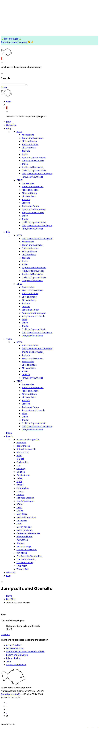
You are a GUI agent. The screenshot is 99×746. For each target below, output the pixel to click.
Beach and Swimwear (32, 138)
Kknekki (20, 494)
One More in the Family (28, 533)
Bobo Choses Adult (26, 449)
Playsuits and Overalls (33, 160)
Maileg (19, 510)
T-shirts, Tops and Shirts (34, 170)
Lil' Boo (19, 504)
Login (8, 101)
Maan (19, 507)
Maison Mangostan (26, 517)
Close (4, 87)
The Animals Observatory (29, 556)
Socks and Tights (30, 206)
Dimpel (20, 458)
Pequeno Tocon (24, 536)
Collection (11, 125)
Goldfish (20, 471)
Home (9, 595)
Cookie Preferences (16, 664)
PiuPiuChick (22, 539)
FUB (18, 465)
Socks (25, 154)
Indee (19, 478)
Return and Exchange (17, 654)
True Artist (21, 565)
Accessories (28, 134)
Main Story (21, 514)
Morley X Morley (24, 530)
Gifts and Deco (29, 141)
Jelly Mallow (22, 488)
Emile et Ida (22, 462)
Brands (9, 436)
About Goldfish (13, 645)
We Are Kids (22, 569)
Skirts (24, 319)
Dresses (26, 202)
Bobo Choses (23, 445)
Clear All (5, 634)
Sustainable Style (14, 648)
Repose (20, 543)
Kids (8, 232)
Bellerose (21, 442)
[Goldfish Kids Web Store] (6, 55)
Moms (9, 432)
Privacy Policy (13, 658)
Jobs (8, 661)
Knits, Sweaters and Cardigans (37, 173)
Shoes (25, 163)
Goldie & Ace (23, 475)
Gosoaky (20, 468)
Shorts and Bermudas (32, 167)
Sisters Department (26, 549)
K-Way (19, 491)
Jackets (26, 150)
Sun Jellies (21, 552)
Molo (18, 523)
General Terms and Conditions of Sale (25, 651)
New (8, 121)
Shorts (25, 219)
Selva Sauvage (23, 546)
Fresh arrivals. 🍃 (12, 38)
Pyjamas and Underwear (34, 157)
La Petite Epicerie (25, 497)
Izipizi (19, 481)
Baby (8, 128)
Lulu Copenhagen (25, 501)
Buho (19, 455)
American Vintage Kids (27, 439)
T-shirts (26, 374)
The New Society (24, 562)
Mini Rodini (21, 520)
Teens (9, 338)
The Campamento (25, 559)
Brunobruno (22, 452)
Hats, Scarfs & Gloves (32, 176)
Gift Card (10, 572)
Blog (8, 575)
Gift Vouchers (29, 147)
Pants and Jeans (30, 144)
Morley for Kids (23, 526)
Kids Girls (10, 599)
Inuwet (19, 484)
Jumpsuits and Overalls (33, 316)
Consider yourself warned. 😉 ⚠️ (17, 42)
